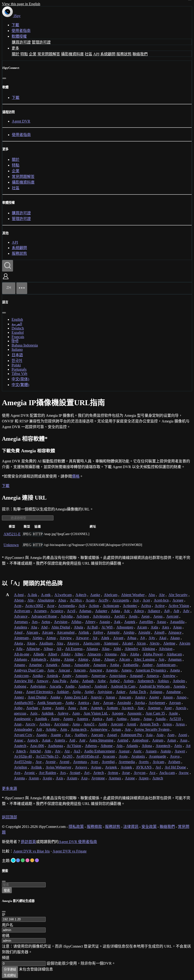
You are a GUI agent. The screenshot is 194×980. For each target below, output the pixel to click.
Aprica (97, 719)
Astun (171, 740)
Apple (173, 713)
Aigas (177, 627)
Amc (51, 670)
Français (18, 337)
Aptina (121, 719)
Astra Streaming (101, 740)
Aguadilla (177, 622)
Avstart (75, 773)
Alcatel (127, 643)
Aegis (133, 616)
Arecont (117, 724)
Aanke (95, 595)
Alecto (154, 643)
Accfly (103, 600)
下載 (15, 25)
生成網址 (10, 975)
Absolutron (45, 600)
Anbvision (38, 686)
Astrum (157, 740)
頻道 (5, 958)
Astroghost (140, 740)
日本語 (17, 355)
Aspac (18, 740)
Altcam (124, 659)
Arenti (131, 724)
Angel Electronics (39, 692)
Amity (66, 676)
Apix (34, 713)
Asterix (59, 740)
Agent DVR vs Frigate (70, 851)
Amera (126, 670)
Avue (126, 773)
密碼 (5, 936)
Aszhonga (55, 746)
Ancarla (55, 686)
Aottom (112, 708)
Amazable (81, 665)
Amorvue (98, 676)
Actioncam (111, 606)
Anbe (101, 681)
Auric (137, 751)
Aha (34, 627)
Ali (59, 649)
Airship (128, 632)
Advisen (82, 616)
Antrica (83, 703)
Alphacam (174, 654)
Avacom (108, 756)
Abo (151, 595)
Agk (117, 622)
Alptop (83, 659)
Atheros (91, 746)
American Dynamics (150, 670)
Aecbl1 (119, 616)
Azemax (115, 778)
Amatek (51, 665)
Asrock (32, 740)
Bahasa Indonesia (25, 345)
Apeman (154, 708)
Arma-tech (79, 729)
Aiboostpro (124, 627)
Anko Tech (137, 692)
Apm (76, 713)
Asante (56, 735)
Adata (115, 611)
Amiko (37, 676)
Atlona (147, 746)
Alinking (148, 649)
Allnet (52, 654)
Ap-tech (128, 708)
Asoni (182, 735)
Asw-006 (37, 746)
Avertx (144, 762)
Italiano (17, 349)
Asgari (112, 735)
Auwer (180, 751)
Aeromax (21, 622)
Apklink (47, 713)
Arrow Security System (151, 729)
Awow (184, 773)
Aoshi (59, 708)
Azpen (144, 778)
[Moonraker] (18, 860)
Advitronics (101, 616)
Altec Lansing (144, 659)
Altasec (109, 659)
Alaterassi (111, 643)
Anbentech (145, 681)
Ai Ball (92, 627)
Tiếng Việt (19, 374)
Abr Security (178, 595)
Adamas (85, 611)
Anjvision (104, 692)
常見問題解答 (48, 54)
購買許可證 (21, 42)
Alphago (20, 659)
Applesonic (22, 719)
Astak (46, 740)
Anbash (88, 681)
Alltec (79, 654)
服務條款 (94, 827)
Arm (63, 729)
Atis (119, 746)
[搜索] (7, 266)
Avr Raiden (47, 773)
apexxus (20, 713)
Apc (140, 708)
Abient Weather (133, 595)
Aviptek (111, 767)
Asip (159, 735)
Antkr (69, 703)
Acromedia (66, 606)
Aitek (105, 638)
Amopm (81, 676)
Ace (136, 600)
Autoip (165, 751)
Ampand (136, 676)
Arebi (102, 724)
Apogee (117, 713)
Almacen (94, 654)
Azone (130, 778)
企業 (32, 54)
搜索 (7, 890)
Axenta (19, 778)
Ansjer (154, 697)
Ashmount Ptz (131, 735)
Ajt (142, 638)
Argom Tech (149, 724)
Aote (83, 708)
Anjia (76, 692)
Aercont (172, 616)
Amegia (112, 670)
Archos (44, 724)
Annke (55, 697)
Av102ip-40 (23, 756)
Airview (66, 638)
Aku (60, 643)
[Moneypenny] (27, 860)
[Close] (4, 911)
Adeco (139, 611)
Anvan (108, 703)
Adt (176, 611)
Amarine (35, 665)
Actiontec (130, 606)
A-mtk (46, 595)
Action (94, 606)
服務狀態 (124, 54)
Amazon (99, 665)
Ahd (44, 627)
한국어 (17, 361)
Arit (39, 729)
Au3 (77, 751)
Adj (167, 611)
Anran (110, 697)
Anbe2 (115, 681)
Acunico (56, 611)
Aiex (165, 627)
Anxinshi (124, 703)
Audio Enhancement (99, 751)
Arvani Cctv (23, 735)
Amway (42, 681)
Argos (167, 724)
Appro (68, 719)
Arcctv (30, 724)
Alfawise (33, 649)
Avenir (50, 762)
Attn (47, 751)
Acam (90, 600)
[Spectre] (13, 860)
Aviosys (81, 767)
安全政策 (149, 827)
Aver (94, 762)
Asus (183, 740)
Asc (68, 735)
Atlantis (132, 746)
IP (3, 915)
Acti (82, 606)
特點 (24, 54)
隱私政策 (76, 827)
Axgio (47, 778)
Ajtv (152, 638)
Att (188, 746)
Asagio (41, 735)
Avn (17, 773)
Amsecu (152, 676)
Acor (50, 606)
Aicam (142, 627)
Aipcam (32, 632)
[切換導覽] (21, 288)
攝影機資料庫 (72, 54)
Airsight (144, 632)
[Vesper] (37, 860)
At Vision (74, 746)
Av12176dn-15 (47, 756)
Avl (158, 767)
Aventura (80, 762)
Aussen (151, 751)
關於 (15, 54)
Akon (31, 643)
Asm (170, 735)
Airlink (83, 632)
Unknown (11, 545)
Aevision (60, 622)
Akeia (18, 643)
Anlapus (156, 692)
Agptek (129, 622)
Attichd (35, 751)
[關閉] (4, 78)
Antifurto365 (23, 703)
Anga (18, 692)
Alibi (117, 649)
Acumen (40, 611)
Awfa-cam (167, 773)
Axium (72, 778)
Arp (128, 729)
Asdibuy (81, 735)
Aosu (72, 708)
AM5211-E (12, 534)
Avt (86, 773)
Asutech (20, 746)
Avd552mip (23, 762)
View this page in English (21, 4)
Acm (17, 606)
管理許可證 (41, 42)
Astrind (122, 740)
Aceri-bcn (161, 600)
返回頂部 (9, 817)
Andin (70, 686)
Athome (107, 746)
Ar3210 (175, 719)
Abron (19, 600)
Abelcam (110, 595)
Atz (67, 751)
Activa (146, 606)
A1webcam (63, 595)
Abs (30, 600)
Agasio (104, 622)
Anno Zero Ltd (75, 697)
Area (76, 724)
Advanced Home (44, 616)
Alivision (165, 649)
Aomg (46, 708)
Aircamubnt (66, 632)
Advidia (67, 616)
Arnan (116, 729)
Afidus (76, 622)
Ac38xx (76, 600)
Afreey (90, 622)
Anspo (181, 697)
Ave (38, 762)
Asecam (97, 735)
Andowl (84, 686)
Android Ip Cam (123, 686)
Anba (74, 681)
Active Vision (178, 606)
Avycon (140, 773)
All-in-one (21, 654)
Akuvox (73, 643)
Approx (82, 719)
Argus (180, 724)
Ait (95, 638)
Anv (96, 703)
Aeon (145, 616)
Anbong (20, 686)
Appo (55, 719)
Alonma (111, 654)
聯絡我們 (140, 54)
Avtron (113, 773)
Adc (127, 611)
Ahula (78, 627)
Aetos (45, 622)
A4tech (80, 595)
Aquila (160, 719)
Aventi (64, 762)
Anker (120, 692)
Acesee (177, 600)
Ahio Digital (60, 627)
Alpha (134, 654)
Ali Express (74, 649)
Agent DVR (21, 121)
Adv (186, 611)
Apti (109, 719)
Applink (41, 719)
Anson (168, 697)
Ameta (175, 670)
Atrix (178, 746)
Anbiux (163, 681)
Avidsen (174, 762)
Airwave (82, 638)
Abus (62, 600)
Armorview (99, 729)
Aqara (135, 719)
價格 (75, 476)
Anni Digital (37, 697)
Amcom (80, 670)
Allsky (66, 654)
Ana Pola (59, 681)
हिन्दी (15, 341)
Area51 (89, 724)
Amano (19, 665)
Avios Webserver (58, 767)
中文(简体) (20, 379)
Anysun (175, 703)
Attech (21, 751)
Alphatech (38, 659)
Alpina (55, 659)
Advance (20, 616)
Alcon (141, 643)
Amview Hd (23, 681)
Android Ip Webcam (154, 686)
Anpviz (96, 697)
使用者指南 (21, 31)
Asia (149, 735)
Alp (123, 654)
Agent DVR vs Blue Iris (31, 851)
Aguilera (20, 627)
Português (19, 369)
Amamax (175, 659)
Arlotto (51, 729)
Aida (154, 627)
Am (161, 659)
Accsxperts (120, 600)
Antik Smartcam (49, 703)
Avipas (96, 767)
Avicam (158, 762)
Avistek (126, 767)
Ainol (18, 632)
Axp (84, 778)
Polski (16, 365)
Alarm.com (91, 643)
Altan (96, 659)
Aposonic (134, 713)
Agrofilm (146, 622)
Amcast (64, 670)
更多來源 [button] (9, 789)
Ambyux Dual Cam (29, 670)
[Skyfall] (23, 860)
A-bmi (19, 595)
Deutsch (18, 328)
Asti (72, 740)
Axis (59, 778)
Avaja (123, 756)
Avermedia (127, 762)
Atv (58, 751)
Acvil (71, 611)
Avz (152, 773)
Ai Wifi (107, 627)
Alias (106, 649)
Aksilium (46, 643)
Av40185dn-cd (87, 756)
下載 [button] (5, 486)
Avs (63, 773)
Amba (114, 665)
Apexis (181, 708)
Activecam (22, 611)
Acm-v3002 (34, 606)
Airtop (51, 638)
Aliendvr (131, 649)
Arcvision (61, 724)
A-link (32, 595)
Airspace (174, 632)
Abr (162, 595)
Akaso (175, 638)
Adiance (154, 611)
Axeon (34, 778)
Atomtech (163, 746)
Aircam (47, 632)
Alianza (92, 649)
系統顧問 (107, 54)
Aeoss (158, 616)
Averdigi (108, 762)
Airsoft (159, 632)
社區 (88, 54)
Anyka (140, 703)
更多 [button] (15, 48)
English (17, 319)
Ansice (140, 697)
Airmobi (113, 632)
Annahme (173, 692)
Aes (35, 622)
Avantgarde (157, 756)
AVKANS (144, 767)
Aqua (147, 719)
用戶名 (7, 925)
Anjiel (89, 692)
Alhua (48, 649)
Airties (37, 638)
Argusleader (23, 729)
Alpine (69, 659)
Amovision (117, 676)
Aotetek (97, 708)
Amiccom (21, 676)
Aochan (32, 708)
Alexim (184, 643)
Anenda (179, 686)
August (124, 751)
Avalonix (138, 756)
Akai (162, 638)
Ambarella (130, 665)
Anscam (125, 697)
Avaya (175, 756)
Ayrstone (98, 778)
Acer (146, 600)
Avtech (98, 773)
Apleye (62, 713)
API (96, 54)
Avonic (29, 773)
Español (18, 332)
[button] (5, 280)
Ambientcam (166, 665)
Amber (147, 665)
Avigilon (20, 767)
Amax (66, 665)
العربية (17, 324)
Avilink (36, 767)
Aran (18, 724)
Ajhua (131, 638)
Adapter (101, 611)
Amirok (52, 676)
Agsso (161, 622)
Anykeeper (157, 703)
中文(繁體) (20, 385)
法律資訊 (130, 827)
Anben (128, 681)
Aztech (157, 778)
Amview (169, 676)
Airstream (21, 638)
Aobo (18, 708)
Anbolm (179, 681)
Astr (82, 740)
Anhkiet (63, 692)
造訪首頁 (28, 842)
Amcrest (95, 670)
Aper (168, 708)
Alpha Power (153, 654)
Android (100, 686)
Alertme (169, 643)
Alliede (38, 654)
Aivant (118, 638)
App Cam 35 (155, 713)
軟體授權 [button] (19, 36)
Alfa (19, 649)
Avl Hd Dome (175, 767)
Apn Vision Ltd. (96, 713)
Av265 (67, 756)
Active (160, 606)
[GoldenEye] (32, 860)
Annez (19, 697)
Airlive (98, 632)
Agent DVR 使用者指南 (78, 842)
